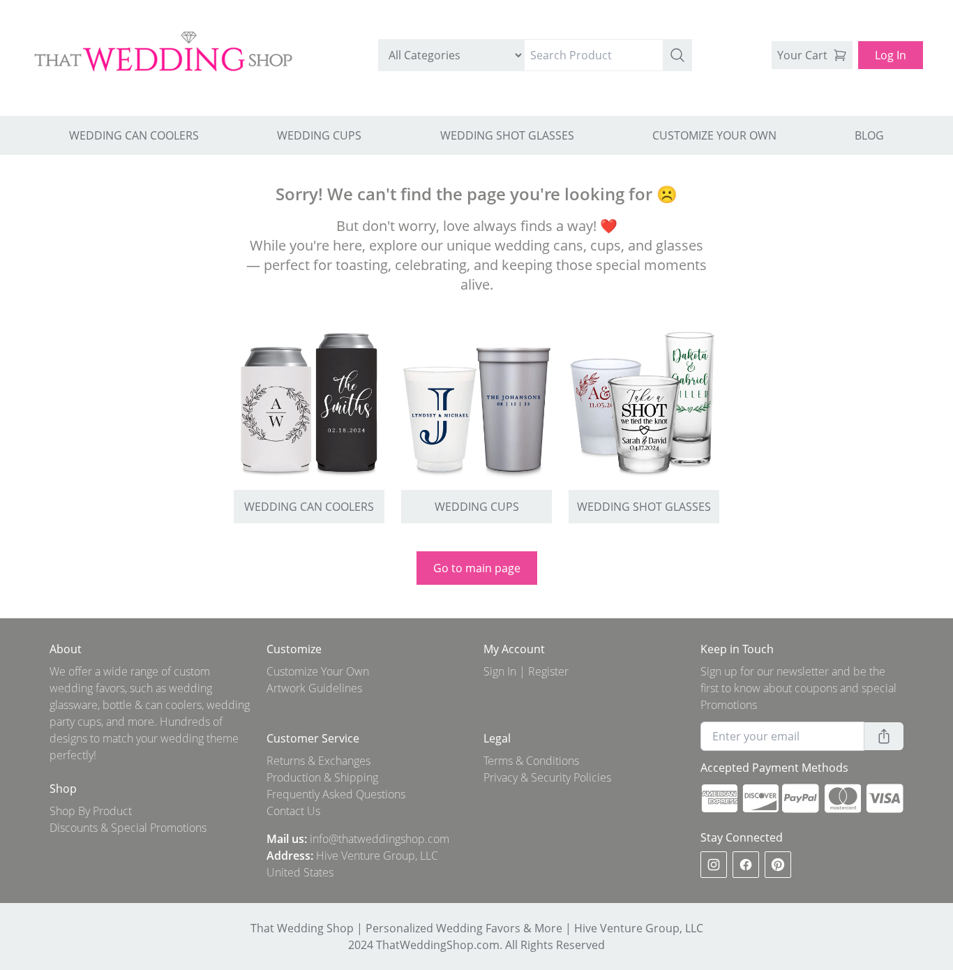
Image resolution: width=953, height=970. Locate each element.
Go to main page (476, 568)
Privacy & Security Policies (547, 777)
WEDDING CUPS (319, 135)
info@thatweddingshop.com (379, 838)
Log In (890, 55)
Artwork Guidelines (314, 688)
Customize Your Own (318, 671)
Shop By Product (91, 811)
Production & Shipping (322, 777)
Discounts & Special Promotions (128, 827)
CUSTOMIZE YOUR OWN (714, 135)
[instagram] (713, 864)
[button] (677, 55)
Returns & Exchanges (318, 760)
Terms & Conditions (531, 760)
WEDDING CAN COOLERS (134, 135)
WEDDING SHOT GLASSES (507, 135)
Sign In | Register (526, 671)
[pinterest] (778, 864)
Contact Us (293, 811)
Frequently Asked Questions (336, 794)
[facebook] (746, 864)
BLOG (869, 135)
